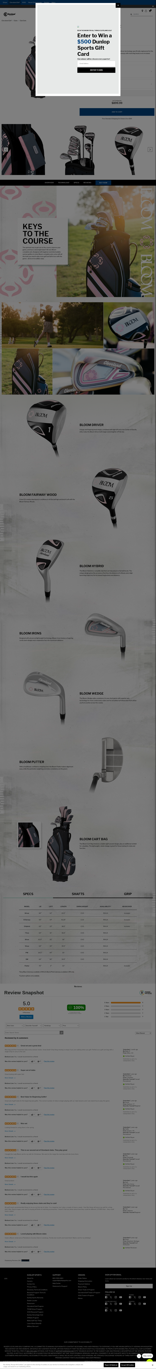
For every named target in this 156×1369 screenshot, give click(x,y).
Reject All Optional (111, 1365)
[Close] (152, 1365)
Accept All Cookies (127, 1365)
